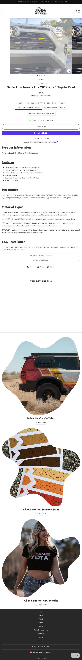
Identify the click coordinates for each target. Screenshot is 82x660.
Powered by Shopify (41, 658)
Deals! (41, 641)
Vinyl (41, 626)
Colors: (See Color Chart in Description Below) (41, 103)
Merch (41, 637)
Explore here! (41, 514)
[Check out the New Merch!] (41, 558)
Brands (41, 623)
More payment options (41, 138)
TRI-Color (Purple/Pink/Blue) (54, 107)
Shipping (33, 95)
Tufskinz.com (41, 84)
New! (41, 615)
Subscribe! (41, 422)
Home (40, 80)
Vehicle (41, 619)
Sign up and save (40, 647)
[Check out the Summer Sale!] (41, 467)
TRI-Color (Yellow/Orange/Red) (28, 107)
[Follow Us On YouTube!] (41, 376)
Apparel (41, 634)
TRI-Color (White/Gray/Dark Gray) (41, 113)
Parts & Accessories (41, 630)
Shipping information (41, 256)
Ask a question (41, 260)
